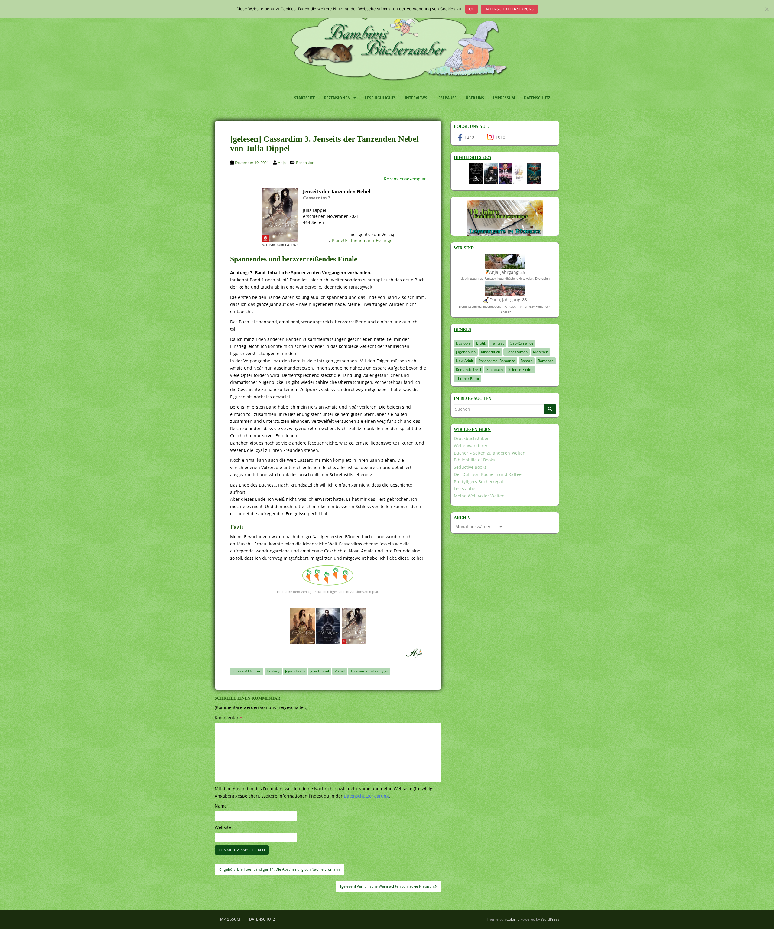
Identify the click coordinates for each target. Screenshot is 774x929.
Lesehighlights (380, 97)
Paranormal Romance (497, 360)
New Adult (464, 360)
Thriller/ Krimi (467, 378)
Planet (339, 671)
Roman (526, 360)
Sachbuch (494, 369)
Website (223, 827)
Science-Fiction (520, 369)
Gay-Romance (521, 343)
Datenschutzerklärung (509, 9)
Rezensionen (337, 97)
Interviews (416, 97)
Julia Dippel (319, 671)
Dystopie (463, 343)
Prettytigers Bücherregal (478, 481)
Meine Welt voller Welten (479, 496)
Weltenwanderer (471, 445)
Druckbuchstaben (472, 438)
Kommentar (228, 717)
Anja (282, 162)
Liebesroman (517, 351)
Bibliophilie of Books (474, 460)
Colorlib (512, 919)
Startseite (304, 97)
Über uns (475, 97)
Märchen (540, 351)
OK (471, 9)
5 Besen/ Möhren (246, 671)
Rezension (305, 162)
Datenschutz (537, 97)
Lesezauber (465, 488)
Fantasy (273, 671)
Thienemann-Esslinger (369, 671)
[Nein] (766, 9)
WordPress (550, 919)
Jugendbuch (295, 671)
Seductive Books (470, 467)
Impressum (504, 97)
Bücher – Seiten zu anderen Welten (489, 453)
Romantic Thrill (468, 369)
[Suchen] (550, 409)
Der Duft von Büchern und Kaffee (488, 474)
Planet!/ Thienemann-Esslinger (363, 240)
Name (221, 806)
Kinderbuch (490, 351)
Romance (546, 360)
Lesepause (446, 97)
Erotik (481, 343)
